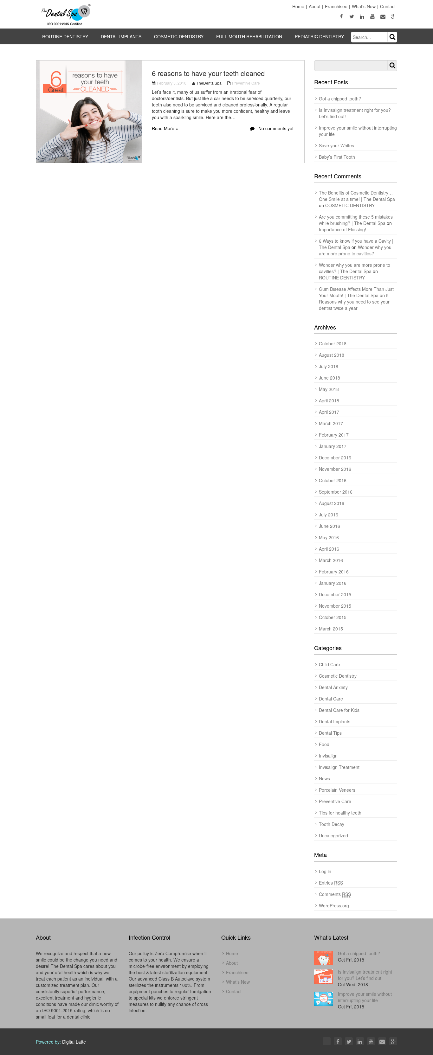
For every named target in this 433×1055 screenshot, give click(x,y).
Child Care (329, 664)
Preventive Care (246, 83)
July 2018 (328, 366)
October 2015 (332, 617)
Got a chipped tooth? (340, 98)
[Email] (382, 1041)
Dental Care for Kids (339, 710)
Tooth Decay (331, 824)
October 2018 (332, 343)
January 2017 (332, 446)
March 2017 (331, 423)
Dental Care (331, 698)
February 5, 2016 (171, 83)
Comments (335, 894)
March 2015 (331, 628)
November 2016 (335, 469)
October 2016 (332, 480)
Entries (331, 882)
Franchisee (336, 6)
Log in (325, 871)
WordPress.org (334, 905)
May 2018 (329, 389)
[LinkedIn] (360, 1041)
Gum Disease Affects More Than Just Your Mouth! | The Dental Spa (356, 292)
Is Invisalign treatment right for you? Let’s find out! (365, 975)
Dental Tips (330, 733)
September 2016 (335, 492)
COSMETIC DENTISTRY (179, 36)
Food (324, 744)
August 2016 (331, 503)
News (324, 778)
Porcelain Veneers (337, 790)
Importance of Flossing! (342, 229)
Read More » (165, 128)
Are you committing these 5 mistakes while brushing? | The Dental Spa (356, 220)
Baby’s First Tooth (337, 157)
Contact (388, 6)
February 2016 (334, 571)
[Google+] (393, 1041)
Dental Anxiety (333, 687)
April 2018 (329, 400)
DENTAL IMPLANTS (121, 36)
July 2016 (328, 514)
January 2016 (332, 583)
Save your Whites (336, 145)
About (314, 6)
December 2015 (335, 594)
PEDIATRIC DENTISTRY (319, 36)
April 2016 (329, 549)
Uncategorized (333, 835)
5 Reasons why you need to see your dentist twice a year (354, 301)
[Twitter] (349, 1041)
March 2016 (331, 560)
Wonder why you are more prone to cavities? (355, 250)
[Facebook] (338, 1041)
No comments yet (275, 128)
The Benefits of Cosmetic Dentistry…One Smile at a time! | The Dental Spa (357, 195)
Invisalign (328, 755)
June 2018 (329, 377)
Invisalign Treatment (339, 767)
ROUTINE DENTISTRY (65, 36)
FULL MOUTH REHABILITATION (249, 36)
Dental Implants (334, 721)
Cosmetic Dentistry (338, 676)
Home (298, 6)
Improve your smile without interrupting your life (365, 997)
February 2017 (334, 435)
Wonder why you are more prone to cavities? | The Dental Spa (354, 268)
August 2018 (331, 355)
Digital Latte (74, 1042)
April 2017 (329, 412)
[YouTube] (371, 1041)
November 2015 (335, 606)
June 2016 (329, 526)
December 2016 (335, 457)
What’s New (364, 6)
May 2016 (329, 537)
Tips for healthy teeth (340, 812)
